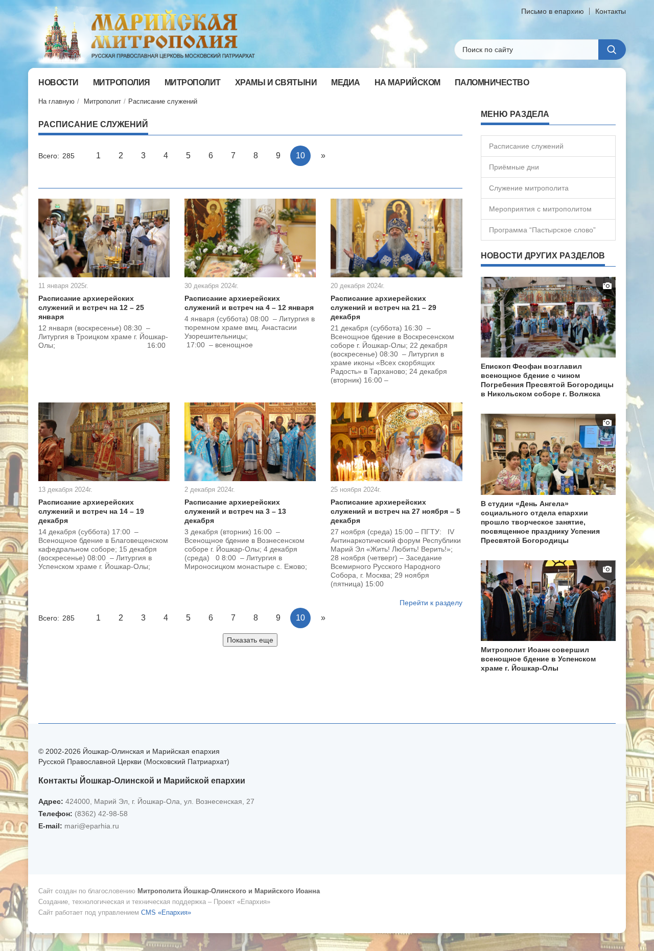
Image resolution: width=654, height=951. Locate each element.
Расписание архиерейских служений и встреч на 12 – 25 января (91, 307)
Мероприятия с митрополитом (540, 209)
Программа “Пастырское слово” (542, 230)
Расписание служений (162, 101)
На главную (56, 101)
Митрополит (102, 101)
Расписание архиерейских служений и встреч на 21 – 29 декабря (383, 307)
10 (300, 155)
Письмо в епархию (552, 11)
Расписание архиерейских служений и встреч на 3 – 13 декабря (235, 511)
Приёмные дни (514, 167)
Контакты (610, 11)
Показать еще (250, 640)
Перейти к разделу (431, 603)
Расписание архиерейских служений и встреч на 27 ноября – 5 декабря (395, 511)
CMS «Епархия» (166, 912)
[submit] (612, 49)
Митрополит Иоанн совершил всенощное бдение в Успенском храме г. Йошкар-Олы (538, 659)
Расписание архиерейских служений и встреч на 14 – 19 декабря (91, 511)
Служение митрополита (529, 188)
